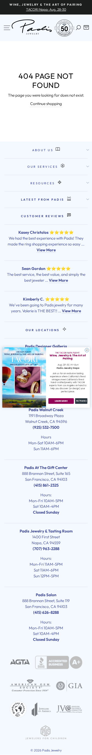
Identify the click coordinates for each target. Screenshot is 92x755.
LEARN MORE (61, 401)
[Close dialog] (87, 350)
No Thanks (81, 401)
